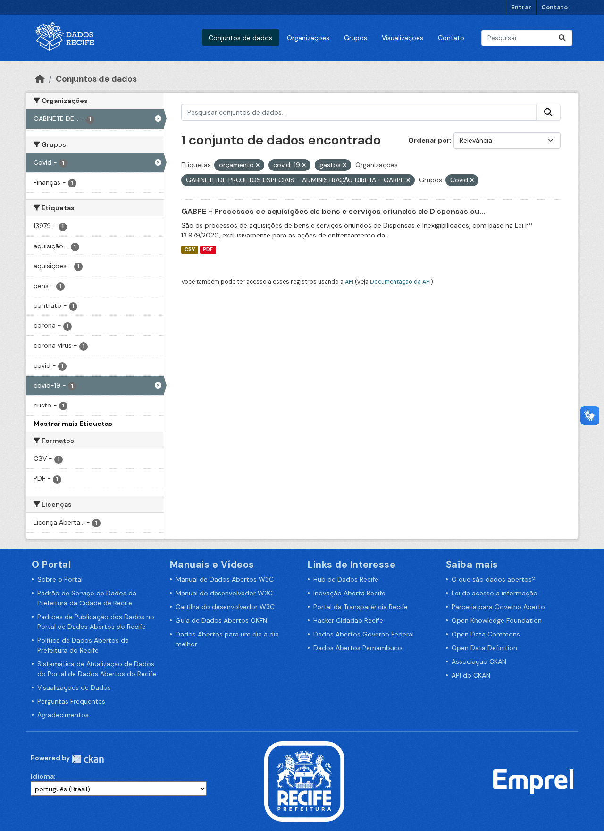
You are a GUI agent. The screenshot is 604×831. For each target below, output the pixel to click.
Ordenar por (429, 140)
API (349, 282)
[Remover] (258, 165)
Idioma (42, 776)
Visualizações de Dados (74, 687)
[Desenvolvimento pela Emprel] (533, 780)
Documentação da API (400, 282)
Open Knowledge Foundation (497, 620)
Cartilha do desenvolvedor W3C (225, 606)
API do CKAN (471, 675)
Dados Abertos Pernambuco (357, 648)
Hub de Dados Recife (345, 579)
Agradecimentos (63, 715)
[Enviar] (562, 38)
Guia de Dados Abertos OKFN (221, 620)
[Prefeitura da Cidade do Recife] (304, 780)
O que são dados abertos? (494, 579)
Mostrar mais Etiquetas (73, 423)
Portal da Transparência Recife (360, 606)
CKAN (88, 759)
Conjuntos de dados (240, 38)
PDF (208, 249)
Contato (554, 7)
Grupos (355, 38)
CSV (190, 249)
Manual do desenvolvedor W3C (224, 593)
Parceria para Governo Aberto (498, 606)
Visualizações (402, 38)
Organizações (308, 38)
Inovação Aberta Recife (349, 593)
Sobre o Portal (60, 579)
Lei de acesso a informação (494, 593)
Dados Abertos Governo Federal (363, 634)
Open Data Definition (484, 648)
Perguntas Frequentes (71, 701)
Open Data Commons (486, 634)
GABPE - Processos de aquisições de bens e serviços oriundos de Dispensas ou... (333, 211)
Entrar (521, 7)
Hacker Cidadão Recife (348, 620)
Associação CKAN (479, 661)
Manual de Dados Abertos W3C (225, 579)
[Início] (40, 79)
